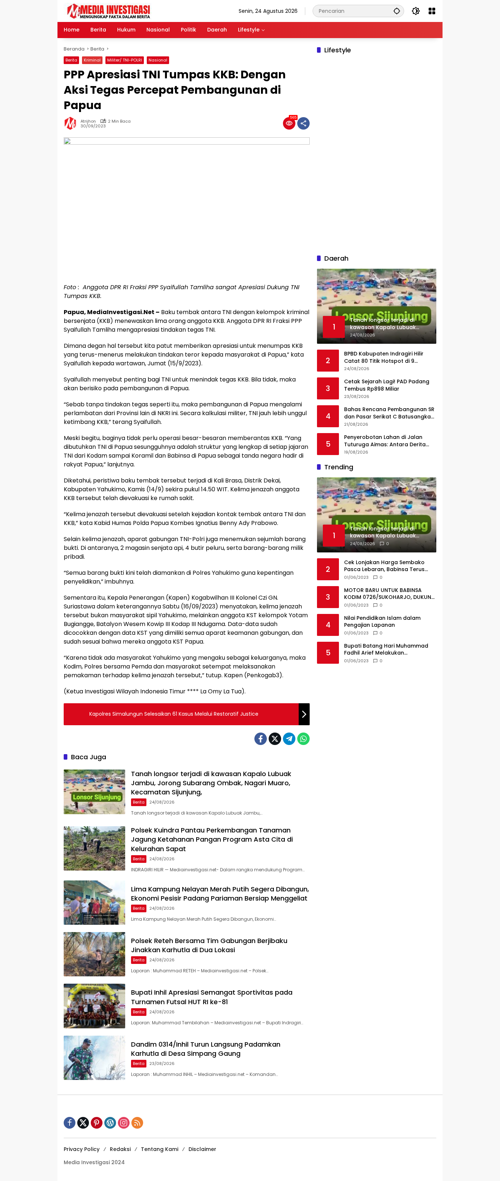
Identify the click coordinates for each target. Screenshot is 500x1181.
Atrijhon (88, 121)
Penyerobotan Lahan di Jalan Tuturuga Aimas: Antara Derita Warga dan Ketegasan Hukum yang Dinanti (385, 441)
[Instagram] (124, 1123)
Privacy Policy (82, 1149)
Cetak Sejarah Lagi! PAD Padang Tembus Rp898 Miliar (386, 386)
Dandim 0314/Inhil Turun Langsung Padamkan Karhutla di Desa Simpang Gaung (205, 1049)
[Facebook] (260, 739)
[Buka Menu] (432, 11)
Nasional (158, 60)
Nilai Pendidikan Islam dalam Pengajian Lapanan (382, 622)
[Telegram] (289, 739)
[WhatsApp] (303, 739)
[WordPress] (110, 1123)
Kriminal (92, 60)
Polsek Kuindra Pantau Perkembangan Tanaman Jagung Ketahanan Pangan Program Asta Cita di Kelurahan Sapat (212, 839)
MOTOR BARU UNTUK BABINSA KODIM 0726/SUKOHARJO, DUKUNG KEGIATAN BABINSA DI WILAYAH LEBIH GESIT (390, 594)
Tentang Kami (159, 1149)
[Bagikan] (303, 123)
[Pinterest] (96, 1123)
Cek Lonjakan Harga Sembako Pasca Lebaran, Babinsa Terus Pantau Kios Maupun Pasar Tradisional (384, 566)
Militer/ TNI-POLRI (124, 60)
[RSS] (137, 1123)
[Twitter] (275, 739)
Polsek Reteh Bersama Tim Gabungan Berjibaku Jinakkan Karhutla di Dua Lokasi (209, 945)
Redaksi (120, 1149)
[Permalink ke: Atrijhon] (72, 123)
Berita (71, 60)
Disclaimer (202, 1149)
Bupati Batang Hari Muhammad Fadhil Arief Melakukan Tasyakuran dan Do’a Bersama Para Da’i (386, 649)
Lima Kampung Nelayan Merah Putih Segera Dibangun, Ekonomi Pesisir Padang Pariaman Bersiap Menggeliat (220, 893)
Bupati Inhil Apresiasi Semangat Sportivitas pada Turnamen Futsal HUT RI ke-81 (211, 997)
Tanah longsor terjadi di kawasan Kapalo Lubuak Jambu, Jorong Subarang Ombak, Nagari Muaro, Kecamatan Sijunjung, (211, 783)
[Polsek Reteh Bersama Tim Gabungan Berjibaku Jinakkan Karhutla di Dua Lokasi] (94, 954)
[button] (396, 11)
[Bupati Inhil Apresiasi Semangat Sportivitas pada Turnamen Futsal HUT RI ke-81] (94, 1006)
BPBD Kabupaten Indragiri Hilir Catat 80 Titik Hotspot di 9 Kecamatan (383, 358)
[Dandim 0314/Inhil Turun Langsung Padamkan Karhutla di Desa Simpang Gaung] (94, 1058)
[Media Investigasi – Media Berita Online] (128, 10)
